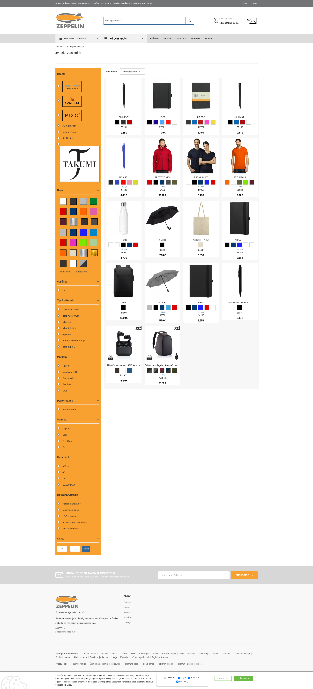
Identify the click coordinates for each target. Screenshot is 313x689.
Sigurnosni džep (70, 510)
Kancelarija (204, 654)
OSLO (201, 302)
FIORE (162, 302)
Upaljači (124, 654)
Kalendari (124, 657)
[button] (78, 38)
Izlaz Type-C (68, 346)
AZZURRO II (240, 177)
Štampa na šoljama (98, 664)
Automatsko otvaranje (73, 340)
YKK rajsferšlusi (70, 528)
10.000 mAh (68, 484)
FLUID (124, 240)
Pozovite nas (225, 18)
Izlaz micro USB (70, 315)
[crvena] (129, 122)
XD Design (67, 138)
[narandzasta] (227, 182)
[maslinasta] (174, 182)
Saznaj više (223, 678)
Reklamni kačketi (185, 664)
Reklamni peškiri (165, 664)
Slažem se (244, 678)
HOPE (162, 117)
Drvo (64, 390)
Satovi (215, 654)
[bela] (174, 122)
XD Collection (69, 125)
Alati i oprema (80, 657)
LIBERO (201, 117)
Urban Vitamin (69, 132)
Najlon (65, 365)
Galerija (127, 622)
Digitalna (66, 428)
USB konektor (69, 516)
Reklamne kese (131, 664)
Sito (64, 447)
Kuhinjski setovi (62, 657)
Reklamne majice (78, 664)
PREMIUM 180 (201, 177)
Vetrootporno (69, 409)
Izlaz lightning (69, 328)
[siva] (123, 122)
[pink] (206, 122)
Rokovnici (115, 664)
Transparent (80, 271)
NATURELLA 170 (201, 240)
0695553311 (61, 628)
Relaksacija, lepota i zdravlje (103, 657)
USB (133, 654)
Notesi (199, 664)
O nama (168, 38)
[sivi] (149, 307)
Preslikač (67, 441)
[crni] (123, 244)
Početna (154, 38)
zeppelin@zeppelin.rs (65, 632)
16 (63, 290)
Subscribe (242, 575)
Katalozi (181, 38)
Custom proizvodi (140, 657)
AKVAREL (124, 177)
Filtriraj (86, 548)
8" (63, 472)
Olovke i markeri (90, 654)
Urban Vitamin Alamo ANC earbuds (123, 365)
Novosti (245, 3)
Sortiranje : (112, 71)
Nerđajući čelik (69, 372)
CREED (123, 302)
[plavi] (129, 244)
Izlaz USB (67, 322)
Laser (65, 434)
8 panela (66, 334)
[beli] (110, 244)
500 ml (65, 466)
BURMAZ (239, 117)
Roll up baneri (148, 664)
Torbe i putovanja (242, 654)
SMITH (162, 240)
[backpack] (149, 370)
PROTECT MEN (162, 177)
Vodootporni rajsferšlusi (74, 522)
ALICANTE (240, 240)
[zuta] (213, 122)
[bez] (200, 244)
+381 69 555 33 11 (228, 22)
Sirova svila (68, 378)
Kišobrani (226, 654)
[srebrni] (117, 244)
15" (64, 478)
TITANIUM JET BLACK (240, 302)
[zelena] (245, 182)
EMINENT (123, 117)
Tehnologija (144, 654)
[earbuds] (117, 370)
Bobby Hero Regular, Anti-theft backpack (164, 365)
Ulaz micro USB (70, 309)
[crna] (117, 122)
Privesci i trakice (109, 654)
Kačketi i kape (169, 654)
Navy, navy (65, 271)
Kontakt (254, 3)
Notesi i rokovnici (187, 654)
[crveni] (135, 244)
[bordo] (251, 182)
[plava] (155, 122)
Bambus (66, 384)
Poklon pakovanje (71, 503)
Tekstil (156, 654)
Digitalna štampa (160, 657)
